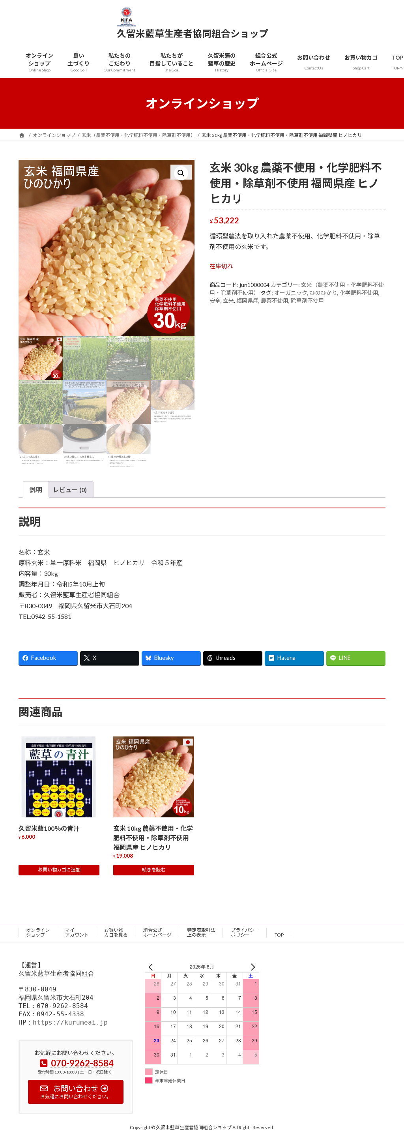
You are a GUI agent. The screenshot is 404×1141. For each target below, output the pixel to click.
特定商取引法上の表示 (201, 932)
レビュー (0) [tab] (70, 489)
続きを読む (154, 870)
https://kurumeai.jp (70, 1022)
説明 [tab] (36, 489)
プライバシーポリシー (245, 932)
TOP (279, 935)
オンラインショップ (38, 932)
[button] (181, 173)
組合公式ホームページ (157, 932)
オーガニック (290, 292)
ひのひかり (323, 292)
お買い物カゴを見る (116, 932)
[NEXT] (251, 967)
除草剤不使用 (307, 300)
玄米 (228, 300)
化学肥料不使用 (359, 292)
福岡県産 (247, 300)
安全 (215, 300)
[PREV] (152, 967)
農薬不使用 (274, 300)
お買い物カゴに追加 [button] (59, 870)
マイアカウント (77, 932)
